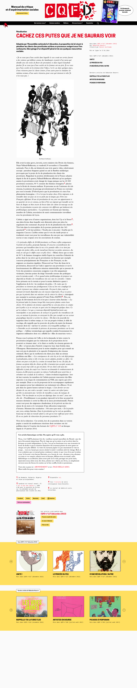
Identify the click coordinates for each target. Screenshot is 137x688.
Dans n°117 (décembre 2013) (27, 542)
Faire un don (45, 524)
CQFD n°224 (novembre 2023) (34, 622)
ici (60, 477)
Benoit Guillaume (105, 47)
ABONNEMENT (41, 467)
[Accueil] (68, 10)
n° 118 (55, 426)
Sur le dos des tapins (26, 485)
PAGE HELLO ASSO (61, 467)
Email (43, 498)
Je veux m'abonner (47, 521)
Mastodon (35, 498)
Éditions (65, 23)
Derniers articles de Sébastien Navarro (28, 590)
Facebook (20, 498)
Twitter (28, 498)
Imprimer (52, 498)
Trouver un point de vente (49, 517)
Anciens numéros (54, 23)
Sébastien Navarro (99, 45)
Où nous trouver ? (77, 23)
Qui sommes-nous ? (40, 23)
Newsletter (89, 23)
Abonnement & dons (22, 13)
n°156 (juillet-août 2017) (72, 622)
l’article (57, 482)
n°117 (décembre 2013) (53, 514)
